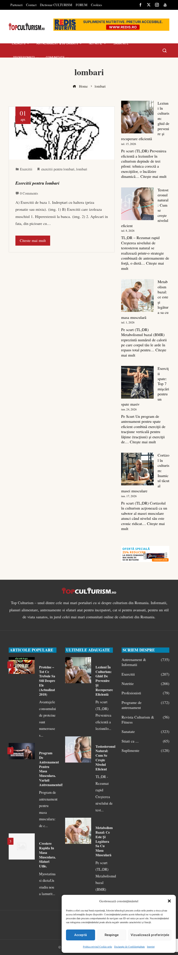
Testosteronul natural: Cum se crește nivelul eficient (105, 757)
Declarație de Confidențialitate (129, 946)
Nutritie (145, 683)
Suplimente (145, 750)
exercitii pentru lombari (57, 169)
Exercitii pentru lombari (37, 183)
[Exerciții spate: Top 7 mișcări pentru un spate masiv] (137, 382)
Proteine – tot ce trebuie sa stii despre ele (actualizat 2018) (47, 680)
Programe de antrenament (145, 705)
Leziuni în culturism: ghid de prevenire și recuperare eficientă (104, 680)
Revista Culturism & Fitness (145, 720)
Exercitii (26, 169)
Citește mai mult (153, 176)
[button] (169, 901)
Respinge (112, 935)
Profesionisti (145, 692)
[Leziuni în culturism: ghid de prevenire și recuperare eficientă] (137, 117)
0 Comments (29, 193)
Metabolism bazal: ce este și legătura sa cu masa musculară (104, 841)
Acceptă (80, 935)
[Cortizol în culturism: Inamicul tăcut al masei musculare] (137, 469)
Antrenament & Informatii (145, 662)
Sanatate (145, 731)
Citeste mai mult (33, 240)
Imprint (151, 946)
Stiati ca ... (145, 741)
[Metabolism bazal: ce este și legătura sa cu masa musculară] (137, 295)
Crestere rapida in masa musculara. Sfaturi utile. (47, 854)
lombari (81, 169)
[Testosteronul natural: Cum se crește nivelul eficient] (137, 203)
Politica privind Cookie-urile (97, 946)
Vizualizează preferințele (150, 935)
